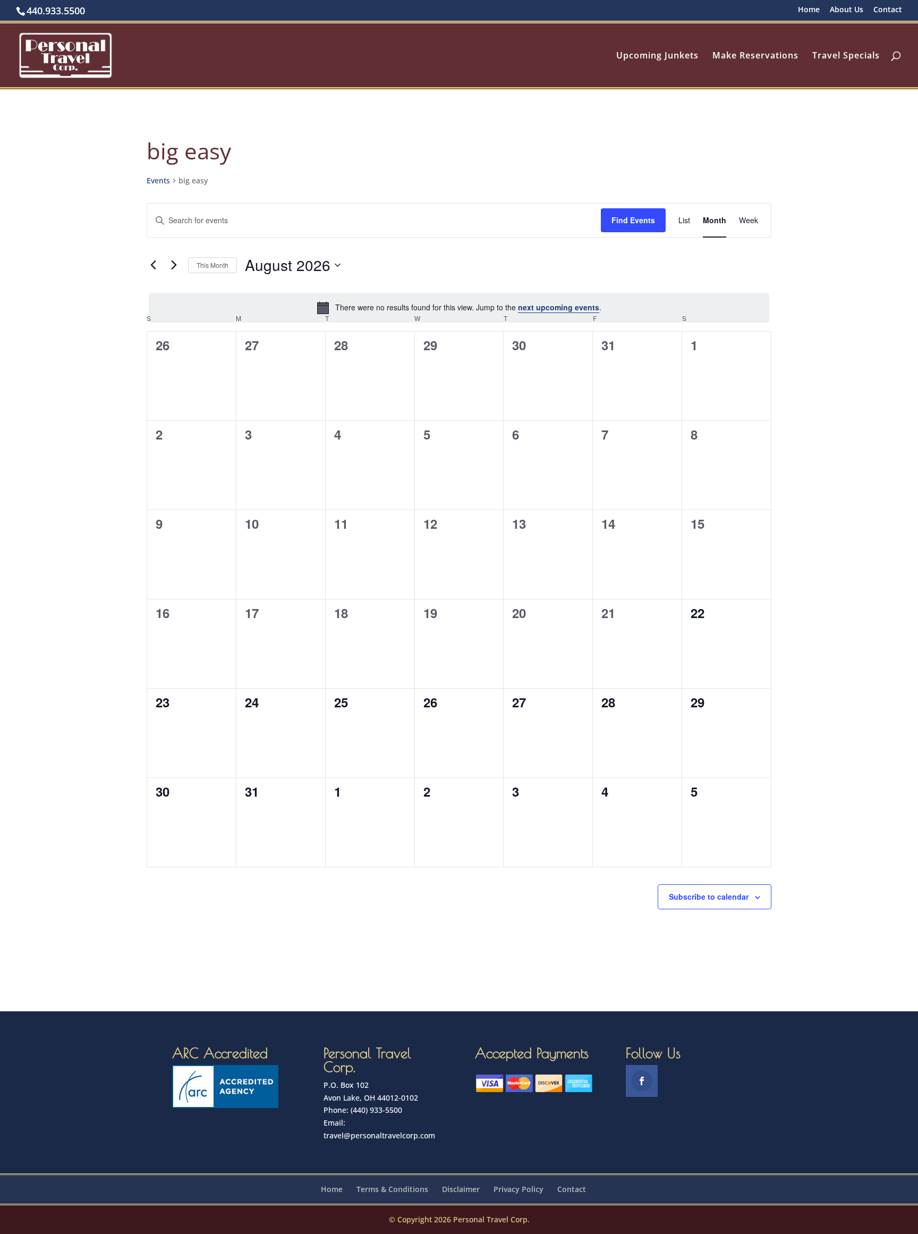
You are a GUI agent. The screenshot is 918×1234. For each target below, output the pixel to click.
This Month (212, 264)
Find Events (633, 220)
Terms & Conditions (392, 1189)
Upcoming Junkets (657, 56)
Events (158, 180)
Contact (887, 10)
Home (809, 10)
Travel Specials (846, 56)
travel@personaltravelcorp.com (379, 1135)
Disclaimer (461, 1189)
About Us (846, 10)
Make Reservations (755, 56)
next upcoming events (558, 307)
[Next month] (173, 265)
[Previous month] (153, 265)
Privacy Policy (518, 1189)
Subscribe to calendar (709, 896)
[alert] (459, 308)
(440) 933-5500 (376, 1110)
